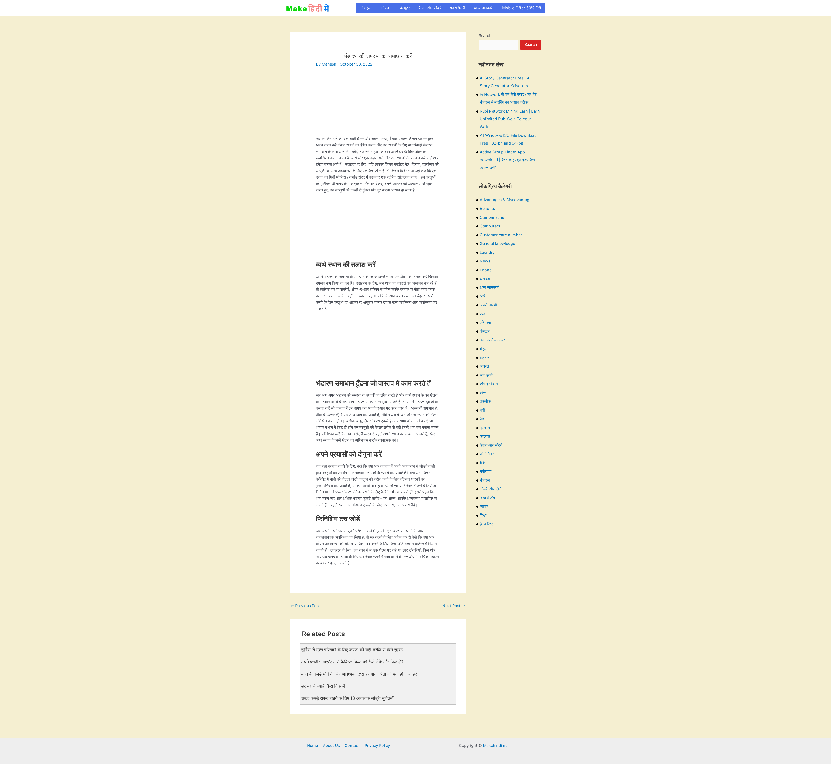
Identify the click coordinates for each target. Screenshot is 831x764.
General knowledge (497, 243)
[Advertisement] (378, 105)
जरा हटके (486, 375)
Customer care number (501, 235)
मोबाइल (366, 8)
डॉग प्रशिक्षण (489, 383)
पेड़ (482, 419)
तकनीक (485, 401)
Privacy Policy (377, 745)
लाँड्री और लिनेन (491, 489)
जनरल (484, 366)
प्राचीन (485, 427)
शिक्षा (483, 515)
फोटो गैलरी (457, 8)
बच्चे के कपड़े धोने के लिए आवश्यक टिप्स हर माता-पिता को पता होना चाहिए (359, 674)
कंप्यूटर (405, 8)
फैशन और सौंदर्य (430, 8)
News (485, 261)
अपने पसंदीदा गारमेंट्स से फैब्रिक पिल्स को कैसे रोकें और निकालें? (352, 661)
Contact (352, 745)
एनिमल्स (485, 322)
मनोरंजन (385, 8)
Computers (490, 226)
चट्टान (485, 357)
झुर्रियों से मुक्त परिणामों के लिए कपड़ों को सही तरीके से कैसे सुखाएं (352, 649)
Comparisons (492, 217)
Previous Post (305, 605)
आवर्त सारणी (488, 305)
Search (485, 35)
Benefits (487, 208)
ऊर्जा (483, 313)
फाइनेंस (485, 436)
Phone (485, 270)
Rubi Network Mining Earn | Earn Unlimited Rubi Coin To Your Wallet (510, 119)
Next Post (453, 605)
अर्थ (482, 296)
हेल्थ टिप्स (487, 524)
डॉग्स (483, 392)
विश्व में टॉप (487, 497)
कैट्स (483, 348)
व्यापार (484, 506)
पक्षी (482, 410)
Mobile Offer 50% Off (521, 8)
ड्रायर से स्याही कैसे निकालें (323, 686)
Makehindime (495, 745)
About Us (331, 745)
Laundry (487, 252)
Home (312, 745)
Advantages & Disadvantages (506, 200)
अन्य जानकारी (483, 8)
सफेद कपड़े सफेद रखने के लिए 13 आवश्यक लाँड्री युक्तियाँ (347, 698)
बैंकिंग (483, 462)
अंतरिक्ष (485, 278)
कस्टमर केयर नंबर (492, 340)
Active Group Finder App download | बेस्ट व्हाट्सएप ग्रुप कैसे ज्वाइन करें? (507, 160)
